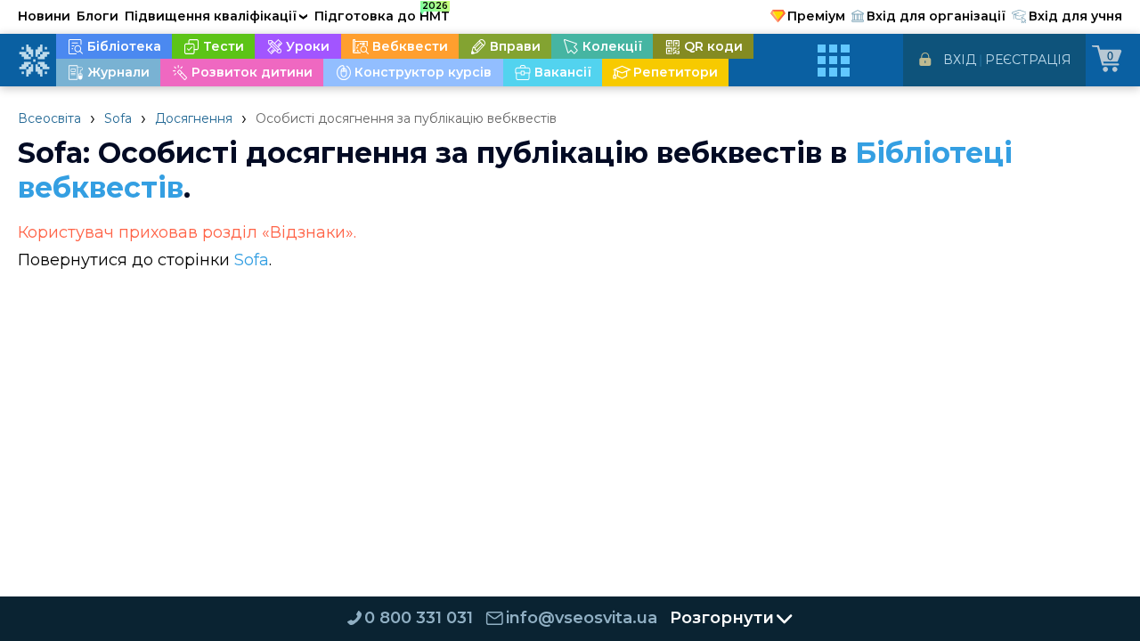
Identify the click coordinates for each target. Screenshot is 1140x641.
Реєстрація (1028, 60)
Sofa (118, 118)
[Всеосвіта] (34, 61)
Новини (44, 16)
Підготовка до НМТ (382, 13)
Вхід (959, 60)
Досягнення (193, 118)
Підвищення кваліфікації (216, 16)
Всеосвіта (49, 118)
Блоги (97, 16)
